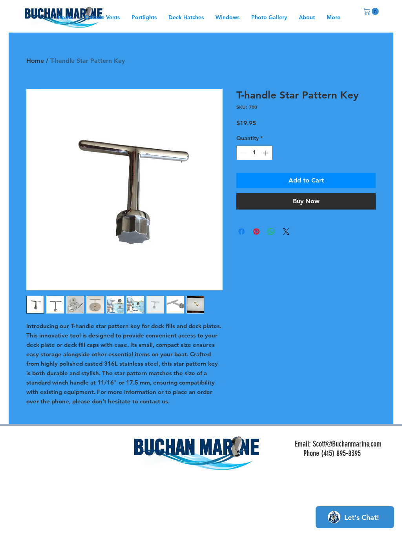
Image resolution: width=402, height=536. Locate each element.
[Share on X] (286, 231)
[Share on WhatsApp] (271, 231)
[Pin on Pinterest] (256, 231)
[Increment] (266, 153)
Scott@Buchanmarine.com (347, 443)
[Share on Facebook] (241, 231)
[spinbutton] (254, 153)
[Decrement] (242, 153)
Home (35, 60)
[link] (371, 11)
